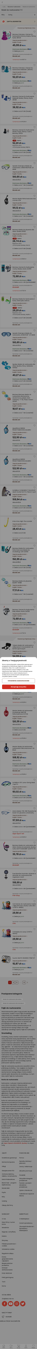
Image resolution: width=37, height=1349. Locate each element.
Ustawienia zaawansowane (18, 681)
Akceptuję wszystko (18, 687)
